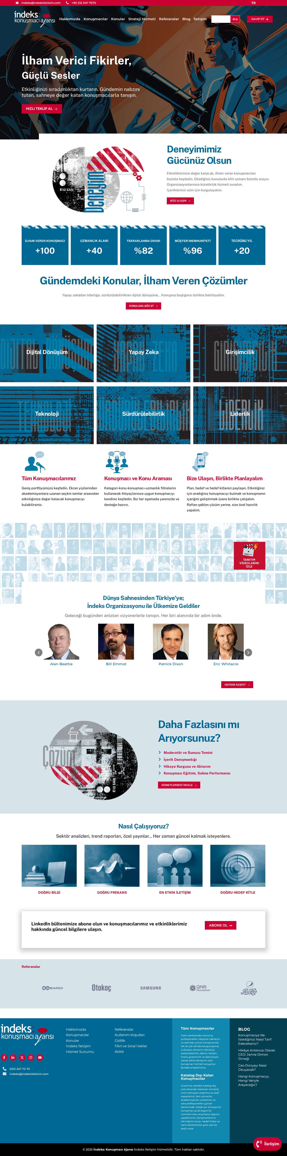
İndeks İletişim (78, 1046)
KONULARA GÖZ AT (141, 305)
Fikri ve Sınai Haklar (131, 1046)
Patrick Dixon (171, 664)
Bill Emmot (116, 664)
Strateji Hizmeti (142, 19)
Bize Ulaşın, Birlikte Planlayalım (225, 478)
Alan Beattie (61, 664)
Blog (186, 19)
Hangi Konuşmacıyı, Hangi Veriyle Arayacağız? (253, 1080)
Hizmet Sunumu (80, 1052)
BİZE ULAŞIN (178, 200)
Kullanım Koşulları (130, 1035)
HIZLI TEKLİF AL (39, 109)
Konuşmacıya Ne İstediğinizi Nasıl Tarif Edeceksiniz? (254, 1039)
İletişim (200, 19)
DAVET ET (257, 19)
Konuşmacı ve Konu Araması (138, 478)
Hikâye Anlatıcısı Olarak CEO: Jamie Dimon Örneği (256, 1054)
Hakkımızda (69, 19)
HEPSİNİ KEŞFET (235, 684)
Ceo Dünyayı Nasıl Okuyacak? (252, 1067)
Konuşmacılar (96, 19)
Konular (118, 19)
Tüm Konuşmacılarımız (49, 478)
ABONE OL (218, 925)
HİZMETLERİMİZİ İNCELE (177, 785)
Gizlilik (120, 1041)
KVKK (119, 1052)
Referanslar (169, 19)
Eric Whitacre (225, 664)
